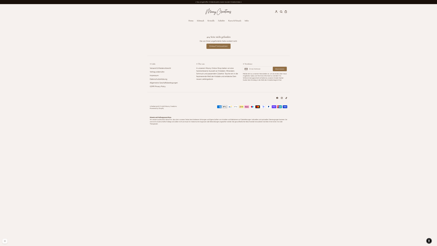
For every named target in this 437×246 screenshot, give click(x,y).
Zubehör (221, 20)
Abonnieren (279, 69)
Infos (247, 20)
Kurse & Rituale (234, 20)
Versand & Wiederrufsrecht (160, 68)
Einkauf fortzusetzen (218, 46)
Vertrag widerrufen (157, 72)
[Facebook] (277, 98)
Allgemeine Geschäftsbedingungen (164, 83)
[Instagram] (281, 98)
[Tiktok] (286, 98)
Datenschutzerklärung (158, 79)
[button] (429, 241)
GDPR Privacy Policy (158, 86)
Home (190, 20)
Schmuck (200, 20)
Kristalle (211, 20)
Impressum (154, 75)
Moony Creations (171, 106)
